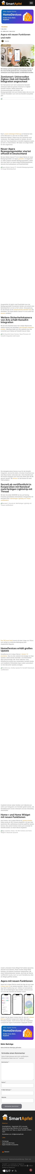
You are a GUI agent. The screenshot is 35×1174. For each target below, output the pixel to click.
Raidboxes (12, 1167)
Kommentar (5, 1062)
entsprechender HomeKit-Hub (22, 309)
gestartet (21, 158)
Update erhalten (27, 820)
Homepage (5, 1141)
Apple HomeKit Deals (8, 1143)
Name (3, 1082)
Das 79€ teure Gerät (7, 640)
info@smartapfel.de (17, 1134)
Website (3, 1097)
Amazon (3, 313)
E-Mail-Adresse (6, 1090)
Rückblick (4, 27)
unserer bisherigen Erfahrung (12, 134)
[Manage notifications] (30, 1170)
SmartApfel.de (6, 1126)
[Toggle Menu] (31, 3)
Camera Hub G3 (5, 986)
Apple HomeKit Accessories (10, 1144)
